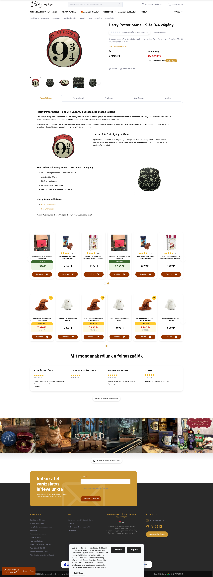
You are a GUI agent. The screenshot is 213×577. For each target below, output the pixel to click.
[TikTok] (161, 526)
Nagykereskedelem (36, 541)
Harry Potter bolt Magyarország (41, 527)
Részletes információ (116, 46)
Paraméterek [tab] (79, 98)
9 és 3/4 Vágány (47, 209)
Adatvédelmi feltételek (37, 548)
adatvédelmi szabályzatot (117, 488)
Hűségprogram (35, 537)
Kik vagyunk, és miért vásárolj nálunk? (81, 520)
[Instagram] (156, 526)
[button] (104, 283)
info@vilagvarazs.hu (157, 520)
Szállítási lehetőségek (37, 520)
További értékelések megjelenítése (106, 398)
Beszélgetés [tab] (138, 98)
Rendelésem (34, 530)
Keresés (119, 4)
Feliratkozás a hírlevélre (91, 499)
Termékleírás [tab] (46, 98)
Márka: (160, 32)
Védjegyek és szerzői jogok (39, 551)
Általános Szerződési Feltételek (40, 544)
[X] (152, 526)
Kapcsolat (71, 523)
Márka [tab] (168, 98)
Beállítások (78, 573)
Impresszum (72, 530)
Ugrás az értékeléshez (141, 32)
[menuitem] (45, 12)
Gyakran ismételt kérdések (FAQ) (79, 527)
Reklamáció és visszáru (38, 534)
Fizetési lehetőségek (37, 523)
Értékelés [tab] (109, 98)
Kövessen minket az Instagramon (108, 460)
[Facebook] (147, 526)
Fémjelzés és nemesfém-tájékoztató (42, 555)
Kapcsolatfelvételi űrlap (157, 534)
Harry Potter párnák (48, 205)
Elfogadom (134, 550)
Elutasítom (118, 550)
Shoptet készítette (159, 574)
